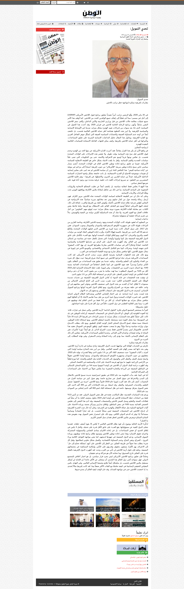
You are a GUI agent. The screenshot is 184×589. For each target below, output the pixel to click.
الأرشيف (70, 23)
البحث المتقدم (45, 2)
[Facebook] (88, 2)
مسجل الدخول (134, 536)
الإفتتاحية (88, 23)
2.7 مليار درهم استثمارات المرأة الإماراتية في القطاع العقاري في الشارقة (109, 510)
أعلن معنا (132, 584)
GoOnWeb (50, 584)
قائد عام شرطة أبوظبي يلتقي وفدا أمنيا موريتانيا (83, 525)
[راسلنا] (37, 2)
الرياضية (106, 23)
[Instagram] (77, 2)
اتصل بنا (125, 584)
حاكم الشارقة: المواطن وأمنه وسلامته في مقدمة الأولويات (131, 568)
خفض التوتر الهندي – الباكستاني (138, 557)
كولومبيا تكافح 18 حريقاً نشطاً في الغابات (135, 509)
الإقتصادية (123, 23)
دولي (115, 23)
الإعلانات (61, 23)
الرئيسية (142, 23)
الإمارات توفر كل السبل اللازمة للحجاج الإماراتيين (134, 561)
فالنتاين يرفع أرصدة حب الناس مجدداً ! (136, 565)
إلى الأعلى (137, 581)
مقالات (79, 23)
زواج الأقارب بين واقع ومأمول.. (138, 572)
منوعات (97, 23)
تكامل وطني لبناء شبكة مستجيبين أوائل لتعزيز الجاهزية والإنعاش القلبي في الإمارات (108, 526)
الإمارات (133, 23)
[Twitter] (84, 2)
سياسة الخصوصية (116, 584)
